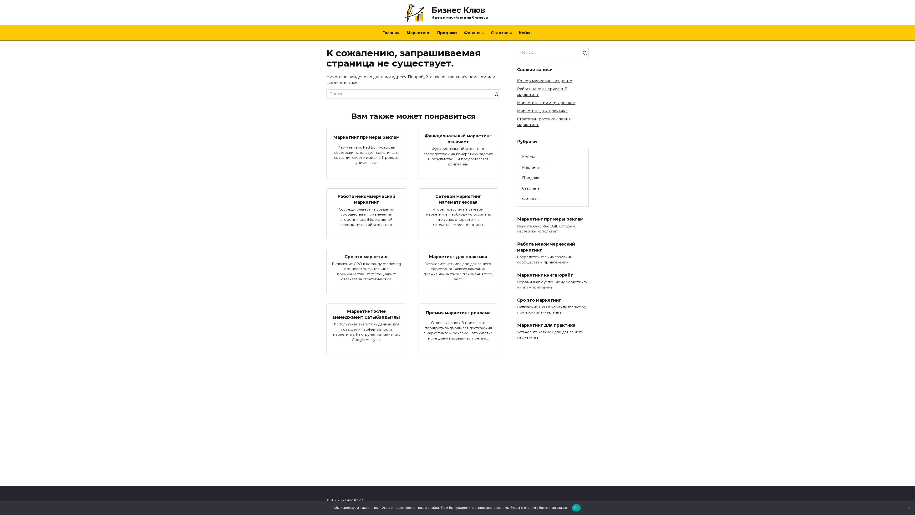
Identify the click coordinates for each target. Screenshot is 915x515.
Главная (391, 33)
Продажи (447, 33)
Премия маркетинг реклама (458, 312)
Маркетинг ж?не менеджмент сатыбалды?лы (366, 314)
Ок (576, 508)
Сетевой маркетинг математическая (458, 199)
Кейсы (526, 33)
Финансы (474, 33)
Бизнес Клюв (458, 10)
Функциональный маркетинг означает (458, 138)
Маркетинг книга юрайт (545, 275)
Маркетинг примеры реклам (366, 137)
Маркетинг (418, 33)
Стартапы (501, 33)
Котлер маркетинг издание (544, 81)
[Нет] (909, 507)
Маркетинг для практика (458, 256)
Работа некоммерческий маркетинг (366, 199)
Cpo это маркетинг (366, 256)
